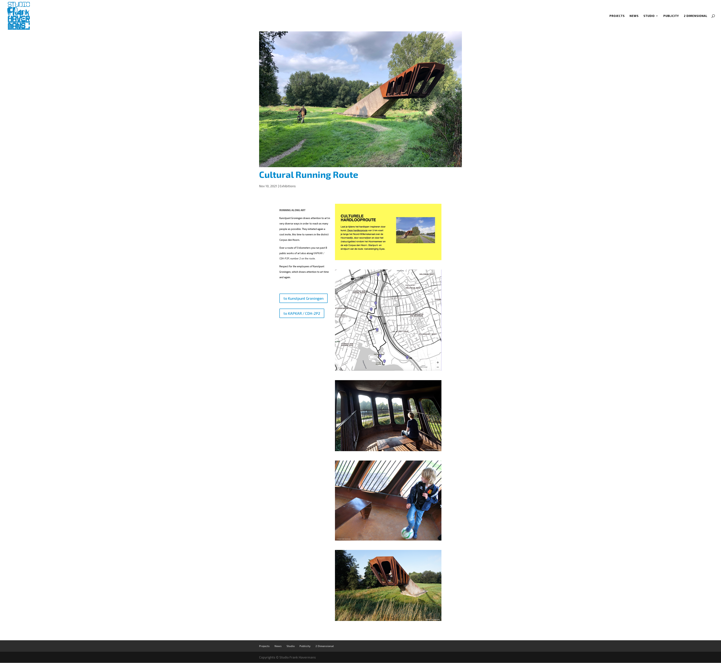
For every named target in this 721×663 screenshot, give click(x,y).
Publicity (671, 15)
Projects (617, 15)
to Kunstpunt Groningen (304, 298)
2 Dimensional (695, 15)
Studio (649, 15)
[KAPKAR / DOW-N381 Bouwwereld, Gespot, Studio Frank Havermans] (388, 369)
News (634, 15)
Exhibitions (288, 186)
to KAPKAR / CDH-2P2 (302, 313)
